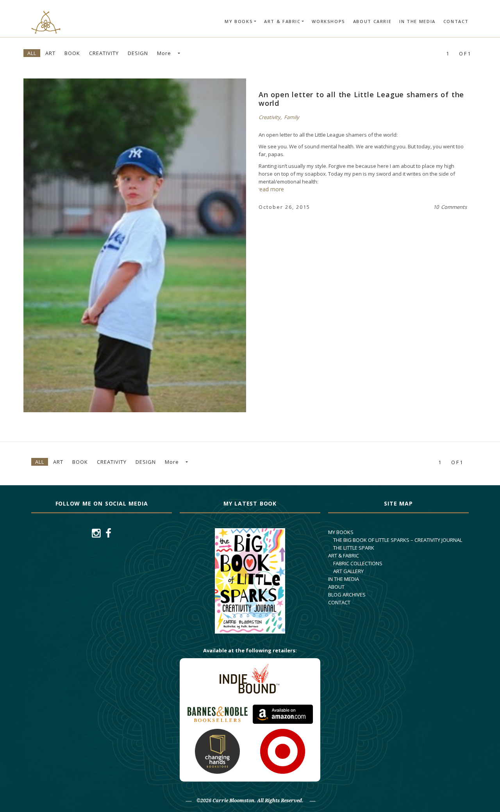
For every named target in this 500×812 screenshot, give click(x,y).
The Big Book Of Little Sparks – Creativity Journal (397, 539)
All (31, 53)
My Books (239, 21)
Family (291, 117)
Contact (456, 21)
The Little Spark (353, 547)
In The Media (417, 21)
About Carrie (372, 21)
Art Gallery (348, 571)
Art (50, 53)
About (336, 586)
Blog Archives (347, 594)
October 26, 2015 (284, 206)
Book (72, 53)
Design (138, 53)
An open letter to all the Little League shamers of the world (361, 99)
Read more (121, 245)
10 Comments (450, 206)
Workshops (328, 21)
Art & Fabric (282, 21)
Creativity (104, 53)
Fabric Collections (357, 563)
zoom (149, 245)
